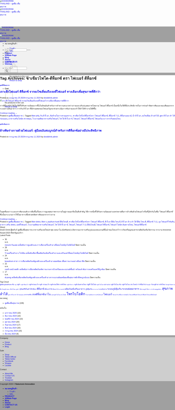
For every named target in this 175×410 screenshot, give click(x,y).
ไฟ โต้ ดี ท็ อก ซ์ (65, 119)
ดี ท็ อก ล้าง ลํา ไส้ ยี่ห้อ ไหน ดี (133, 222)
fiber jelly (35, 116)
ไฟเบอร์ (76, 119)
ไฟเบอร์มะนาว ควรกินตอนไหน (107, 119)
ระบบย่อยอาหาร (130, 289)
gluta (2, 284)
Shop (7, 355)
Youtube (8, 378)
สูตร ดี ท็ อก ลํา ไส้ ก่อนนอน (15, 294)
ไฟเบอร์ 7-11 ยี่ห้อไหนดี (85, 225)
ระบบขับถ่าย (102, 289)
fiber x (44, 222)
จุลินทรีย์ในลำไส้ (25, 289)
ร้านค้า (12, 48)
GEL (11, 51)
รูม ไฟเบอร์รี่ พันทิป (166, 222)
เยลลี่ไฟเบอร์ (21, 225)
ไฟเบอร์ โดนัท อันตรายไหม (121, 225)
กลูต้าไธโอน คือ (115, 284)
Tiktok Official (10, 357)
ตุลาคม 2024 (10, 322)
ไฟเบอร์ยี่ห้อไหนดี (152, 294)
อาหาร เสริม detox (7, 225)
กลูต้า (18, 284)
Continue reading (8, 113)
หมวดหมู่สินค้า (11, 389)
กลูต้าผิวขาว (70, 284)
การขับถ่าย (141, 284)
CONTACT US (11, 62)
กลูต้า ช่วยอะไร (44, 284)
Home (7, 342)
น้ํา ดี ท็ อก (136, 116)
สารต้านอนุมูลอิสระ (156, 289)
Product (8, 53)
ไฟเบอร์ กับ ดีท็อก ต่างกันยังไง (120, 294)
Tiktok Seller (10, 359)
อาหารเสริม (28, 295)
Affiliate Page (11, 55)
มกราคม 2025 (11, 313)
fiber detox (36, 222)
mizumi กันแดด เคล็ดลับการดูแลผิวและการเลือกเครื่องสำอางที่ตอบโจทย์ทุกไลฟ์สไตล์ (40, 245)
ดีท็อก (34, 289)
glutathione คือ (9, 284)
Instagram (9, 380)
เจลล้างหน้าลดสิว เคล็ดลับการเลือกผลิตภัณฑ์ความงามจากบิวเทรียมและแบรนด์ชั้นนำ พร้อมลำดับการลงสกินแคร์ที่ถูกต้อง (55, 269)
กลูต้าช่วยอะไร (34, 284)
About (7, 60)
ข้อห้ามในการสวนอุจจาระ (61, 116)
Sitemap (8, 64)
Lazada (8, 365)
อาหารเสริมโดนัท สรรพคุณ (19, 119)
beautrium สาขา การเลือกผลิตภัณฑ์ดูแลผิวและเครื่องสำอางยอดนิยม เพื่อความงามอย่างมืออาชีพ (45, 261)
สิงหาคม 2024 (11, 328)
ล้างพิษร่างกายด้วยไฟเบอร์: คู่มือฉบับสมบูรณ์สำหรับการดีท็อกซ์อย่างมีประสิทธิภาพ (51, 130)
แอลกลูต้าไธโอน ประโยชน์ (58, 294)
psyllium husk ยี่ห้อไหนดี (58, 222)
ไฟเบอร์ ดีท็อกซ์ (87, 119)
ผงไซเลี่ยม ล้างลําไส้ (150, 116)
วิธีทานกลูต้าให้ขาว (145, 289)
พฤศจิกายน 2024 (12, 319)
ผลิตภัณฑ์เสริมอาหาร (75, 289)
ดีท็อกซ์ (40, 289)
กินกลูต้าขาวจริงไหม (158, 284)
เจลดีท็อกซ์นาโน (41, 294)
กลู (15, 284)
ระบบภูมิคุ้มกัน (114, 289)
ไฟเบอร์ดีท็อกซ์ (140, 225)
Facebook (9, 361)
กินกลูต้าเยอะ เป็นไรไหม (8, 289)
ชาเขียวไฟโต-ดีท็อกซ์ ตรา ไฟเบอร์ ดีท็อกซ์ (90, 116)
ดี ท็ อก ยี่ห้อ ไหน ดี (112, 222)
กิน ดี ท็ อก (44, 116)
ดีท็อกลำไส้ (48, 289)
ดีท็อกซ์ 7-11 (114, 116)
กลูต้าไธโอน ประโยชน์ (129, 284)
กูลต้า (17, 289)
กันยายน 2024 (11, 325)
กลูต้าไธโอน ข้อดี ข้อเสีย (103, 284)
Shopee (8, 363)
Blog (7, 57)
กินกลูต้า (148, 284)
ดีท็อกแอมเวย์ (126, 116)
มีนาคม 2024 (10, 334)
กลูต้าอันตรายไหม (80, 284)
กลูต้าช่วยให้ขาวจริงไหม (58, 284)
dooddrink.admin (51, 98)
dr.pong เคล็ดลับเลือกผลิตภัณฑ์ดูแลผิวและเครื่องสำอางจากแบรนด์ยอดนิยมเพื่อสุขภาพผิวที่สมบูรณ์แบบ (47, 277)
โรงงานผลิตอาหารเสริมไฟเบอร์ (45, 119)
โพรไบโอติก (76, 294)
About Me (9, 374)
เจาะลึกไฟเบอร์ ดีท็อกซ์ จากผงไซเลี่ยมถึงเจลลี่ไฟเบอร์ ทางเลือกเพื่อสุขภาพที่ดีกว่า (50, 91)
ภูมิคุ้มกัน (88, 289)
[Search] (7, 71)
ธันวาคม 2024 (11, 316)
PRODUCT (9, 396)
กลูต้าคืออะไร (24, 284)
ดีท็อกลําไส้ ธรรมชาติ (58, 289)
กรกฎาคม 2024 (11, 331)
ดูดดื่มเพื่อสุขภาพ (4, 85)
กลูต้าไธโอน (91, 284)
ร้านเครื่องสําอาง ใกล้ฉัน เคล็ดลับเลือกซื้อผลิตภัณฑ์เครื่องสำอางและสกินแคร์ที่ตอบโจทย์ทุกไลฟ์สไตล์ (46, 253)
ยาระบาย (95, 289)
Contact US (10, 376)
